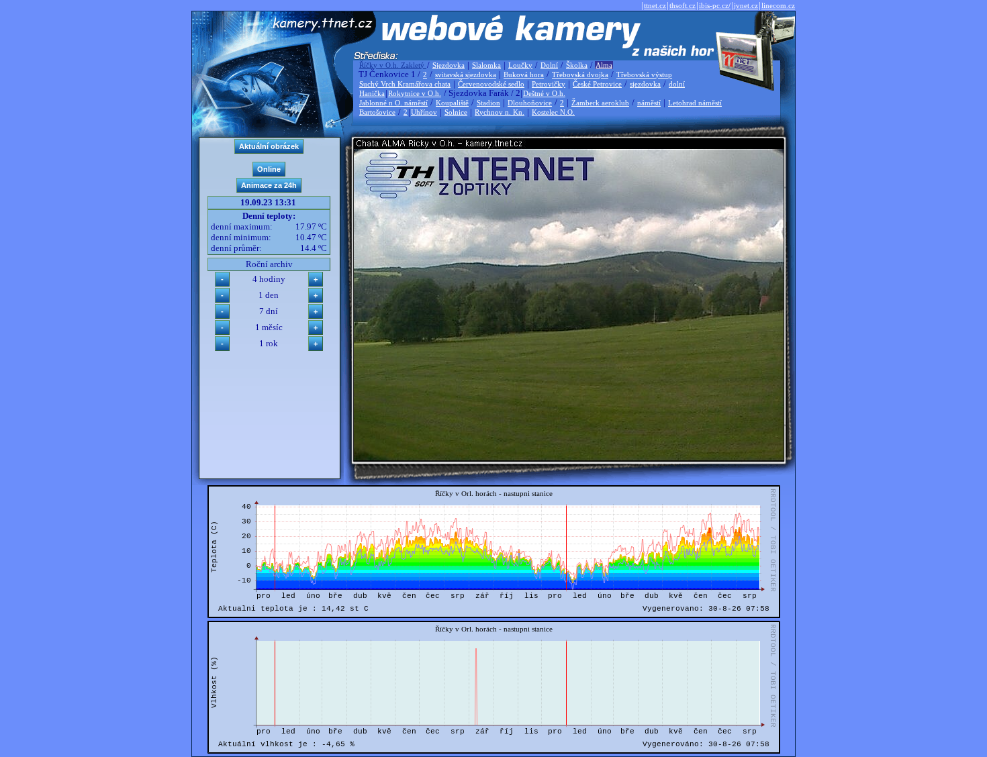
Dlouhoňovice (530, 103)
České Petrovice (597, 84)
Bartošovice (377, 112)
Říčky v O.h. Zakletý (392, 65)
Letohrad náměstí (695, 103)
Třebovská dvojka (580, 74)
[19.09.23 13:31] (569, 457)
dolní (677, 84)
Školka (577, 65)
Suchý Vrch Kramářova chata (405, 84)
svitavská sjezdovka (465, 74)
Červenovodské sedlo (491, 84)
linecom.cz (778, 5)
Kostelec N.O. (553, 112)
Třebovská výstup (644, 74)
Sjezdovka (448, 65)
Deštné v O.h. (544, 93)
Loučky (520, 65)
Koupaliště (452, 103)
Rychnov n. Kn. (499, 112)
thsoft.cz (682, 5)
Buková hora (524, 74)
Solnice (455, 112)
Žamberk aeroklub (600, 103)
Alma (604, 65)
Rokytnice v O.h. (414, 93)
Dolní (549, 65)
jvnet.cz (746, 5)
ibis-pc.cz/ (715, 5)
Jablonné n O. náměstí (393, 103)
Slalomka (486, 65)
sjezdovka (645, 84)
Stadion (488, 103)
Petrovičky (548, 84)
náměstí (649, 103)
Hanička (372, 93)
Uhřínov (424, 112)
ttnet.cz (655, 5)
